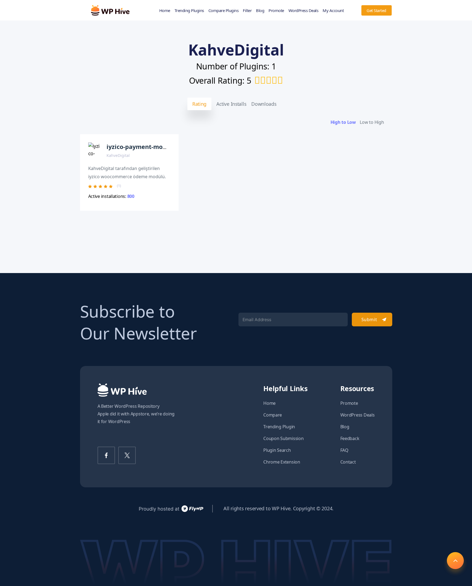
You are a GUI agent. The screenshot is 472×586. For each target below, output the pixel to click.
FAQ (344, 450)
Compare (272, 415)
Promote (276, 10)
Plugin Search (277, 450)
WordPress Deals (303, 10)
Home (164, 10)
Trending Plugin (279, 427)
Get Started (376, 10)
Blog (260, 10)
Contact (348, 462)
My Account (333, 10)
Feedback (349, 438)
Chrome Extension (281, 462)
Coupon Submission (283, 438)
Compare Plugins (223, 10)
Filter (247, 10)
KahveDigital (118, 155)
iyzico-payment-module (141, 147)
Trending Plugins (189, 10)
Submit (369, 320)
